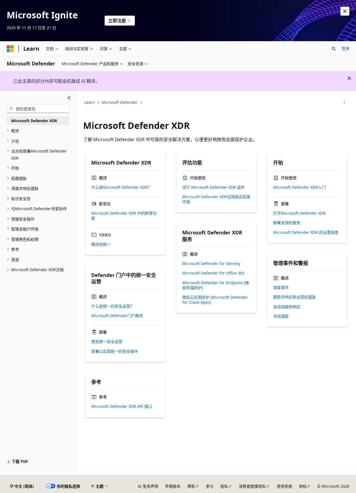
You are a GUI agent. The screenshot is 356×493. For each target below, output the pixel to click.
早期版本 (173, 486)
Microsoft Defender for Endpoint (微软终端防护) (215, 285)
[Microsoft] (10, 48)
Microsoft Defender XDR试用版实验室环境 (216, 199)
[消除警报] (344, 11)
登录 (345, 48)
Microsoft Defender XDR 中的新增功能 (124, 216)
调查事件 (281, 287)
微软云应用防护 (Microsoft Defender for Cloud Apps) (215, 300)
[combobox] (38, 108)
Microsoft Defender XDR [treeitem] (34, 120)
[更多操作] (344, 102)
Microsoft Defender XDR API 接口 (121, 406)
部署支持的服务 (286, 222)
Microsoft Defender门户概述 (117, 315)
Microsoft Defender (120, 102)
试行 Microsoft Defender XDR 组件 (213, 187)
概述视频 (99, 244)
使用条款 (284, 486)
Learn (89, 102)
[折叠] (69, 97)
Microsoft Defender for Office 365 (213, 273)
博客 (191, 486)
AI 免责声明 (148, 486)
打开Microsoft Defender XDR (299, 213)
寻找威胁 (281, 316)
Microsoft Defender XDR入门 (299, 187)
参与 (210, 486)
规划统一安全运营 (106, 341)
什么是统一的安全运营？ (112, 306)
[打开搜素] (333, 49)
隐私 (224, 486)
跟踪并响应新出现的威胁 (294, 297)
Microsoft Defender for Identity (211, 263)
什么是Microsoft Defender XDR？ (121, 187)
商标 (303, 486)
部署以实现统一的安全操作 (114, 351)
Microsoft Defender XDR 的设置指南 (305, 232)
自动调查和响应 (286, 306)
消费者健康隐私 (252, 486)
